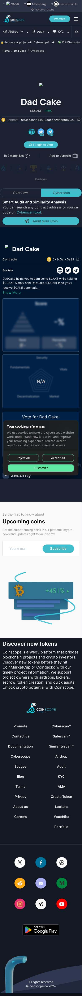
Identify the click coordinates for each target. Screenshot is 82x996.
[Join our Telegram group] (41, 904)
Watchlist (61, 817)
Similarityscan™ (61, 746)
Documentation (20, 746)
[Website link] (31, 132)
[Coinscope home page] (14, 19)
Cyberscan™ (61, 726)
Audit (61, 766)
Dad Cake (20, 50)
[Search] (77, 32)
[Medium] (62, 883)
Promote (59, 19)
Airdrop (61, 756)
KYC (61, 776)
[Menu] (76, 19)
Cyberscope (20, 756)
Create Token (61, 796)
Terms (20, 786)
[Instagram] (20, 904)
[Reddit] (20, 883)
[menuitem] (13, 32)
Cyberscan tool (29, 212)
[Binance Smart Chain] (3, 120)
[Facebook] (41, 863)
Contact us (20, 736)
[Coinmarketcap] (62, 863)
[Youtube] (62, 904)
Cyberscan (37, 50)
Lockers (61, 807)
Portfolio (61, 827)
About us (20, 807)
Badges (41, 179)
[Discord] (41, 883)
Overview (20, 193)
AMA (61, 786)
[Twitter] (20, 863)
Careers (20, 817)
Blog (20, 776)
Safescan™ (61, 736)
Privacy (20, 796)
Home (6, 50)
